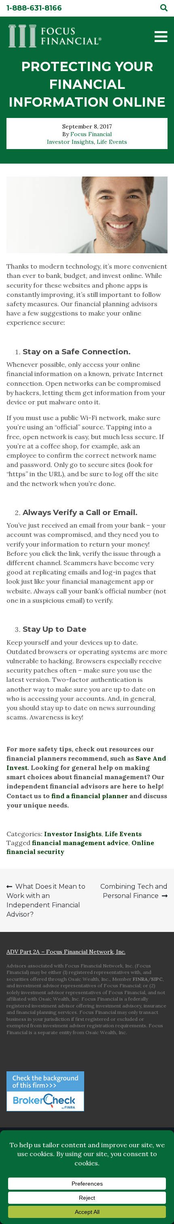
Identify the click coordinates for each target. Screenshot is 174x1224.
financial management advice (80, 843)
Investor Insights (70, 141)
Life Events (112, 141)
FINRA (140, 979)
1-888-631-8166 (34, 8)
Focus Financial (91, 134)
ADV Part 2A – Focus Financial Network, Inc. (65, 951)
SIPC (157, 979)
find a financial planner (89, 796)
